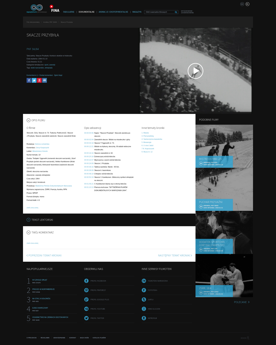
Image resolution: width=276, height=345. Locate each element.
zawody (52, 65)
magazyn (136, 11)
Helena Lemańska (42, 144)
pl (247, 4)
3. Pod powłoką (148, 136)
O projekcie (32, 338)
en (242, 4)
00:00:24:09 (89, 163)
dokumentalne (86, 11)
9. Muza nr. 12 (147, 152)
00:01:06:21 (89, 184)
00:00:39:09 (89, 170)
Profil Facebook (98, 281)
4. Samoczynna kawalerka (152, 139)
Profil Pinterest (98, 290)
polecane (240, 302)
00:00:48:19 (89, 174)
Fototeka (152, 290)
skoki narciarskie (37, 68)
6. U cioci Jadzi (147, 145)
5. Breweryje (146, 142)
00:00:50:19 (89, 177)
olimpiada (48, 68)
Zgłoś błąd (58, 75)
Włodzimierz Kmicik (40, 151)
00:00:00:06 (89, 133)
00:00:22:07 (89, 160)
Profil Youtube (98, 309)
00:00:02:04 (89, 140)
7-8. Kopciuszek (148, 149)
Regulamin (45, 338)
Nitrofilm (152, 318)
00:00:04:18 (89, 143)
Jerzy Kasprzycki (42, 148)
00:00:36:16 (89, 167)
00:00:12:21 (89, 146)
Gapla (150, 299)
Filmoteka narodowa (158, 281)
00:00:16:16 (89, 153)
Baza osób (84, 338)
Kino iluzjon (154, 309)
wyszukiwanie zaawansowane (187, 12)
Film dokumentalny (33, 22)
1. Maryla (145, 133)
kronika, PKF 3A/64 (50, 22)
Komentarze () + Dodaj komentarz (40, 75)
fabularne (68, 11)
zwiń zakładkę (32, 208)
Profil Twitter (97, 318)
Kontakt (72, 338)
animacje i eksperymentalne (113, 11)
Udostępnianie (59, 338)
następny (174, 255)
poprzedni (45, 255)
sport (46, 65)
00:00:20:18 (89, 157)
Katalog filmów (99, 338)
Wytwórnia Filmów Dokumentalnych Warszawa (53, 186)
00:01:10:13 (89, 187)
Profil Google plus (100, 299)
